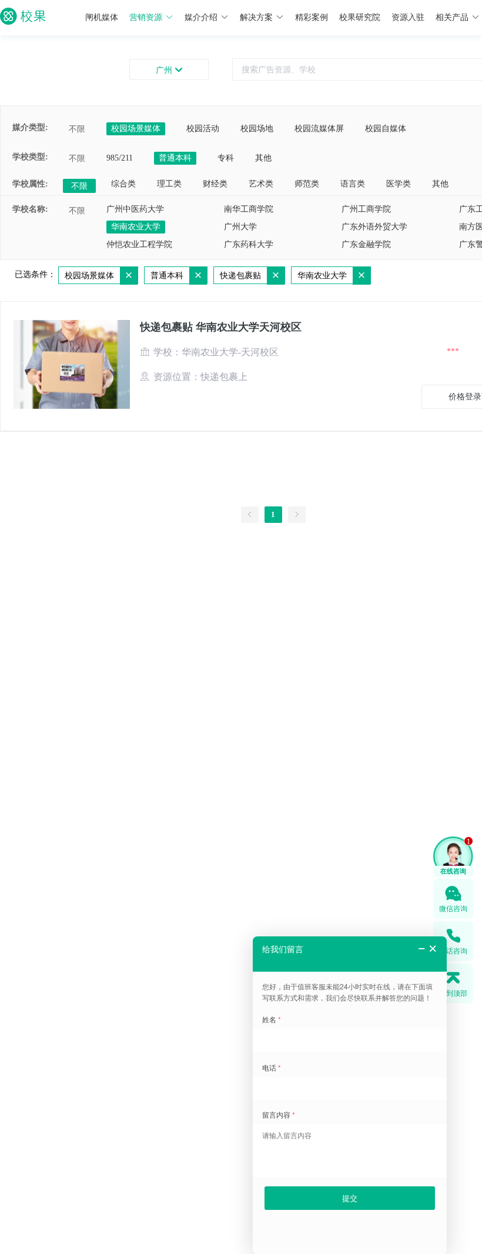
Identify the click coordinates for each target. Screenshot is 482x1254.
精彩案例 (311, 17)
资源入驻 (407, 17)
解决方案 (256, 17)
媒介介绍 (201, 17)
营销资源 (145, 17)
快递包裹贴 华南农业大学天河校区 (221, 327)
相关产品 (452, 17)
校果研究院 (359, 17)
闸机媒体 (101, 17)
